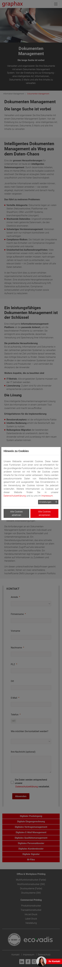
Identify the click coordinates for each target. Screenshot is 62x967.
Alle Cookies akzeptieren (44, 513)
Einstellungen (45, 502)
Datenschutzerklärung (15, 495)
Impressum (47, 495)
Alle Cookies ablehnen (16, 513)
